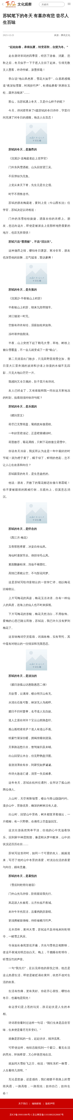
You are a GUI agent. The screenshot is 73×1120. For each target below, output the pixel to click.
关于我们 (23, 1103)
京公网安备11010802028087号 (48, 1114)
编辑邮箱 (36, 1103)
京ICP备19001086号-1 (21, 1114)
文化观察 (25, 4)
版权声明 (50, 1103)
